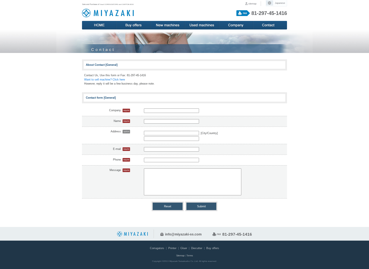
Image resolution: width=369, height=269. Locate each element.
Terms (189, 255)
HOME (99, 25)
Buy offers (133, 25)
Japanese (280, 3)
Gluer (183, 248)
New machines (167, 25)
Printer (172, 248)
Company (236, 25)
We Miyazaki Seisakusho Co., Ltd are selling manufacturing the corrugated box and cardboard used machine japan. (108, 10)
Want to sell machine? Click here (104, 79)
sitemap (252, 3)
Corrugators (157, 248)
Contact (270, 25)
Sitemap (180, 255)
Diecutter (196, 248)
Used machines (201, 25)
